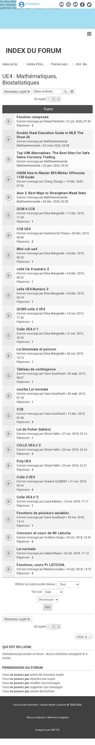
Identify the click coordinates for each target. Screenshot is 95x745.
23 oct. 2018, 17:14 (76, 553)
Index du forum (33, 51)
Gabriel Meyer (52, 553)
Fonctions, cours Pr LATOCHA (40, 565)
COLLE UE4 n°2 (29, 445)
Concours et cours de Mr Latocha (44, 533)
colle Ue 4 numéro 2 (33, 269)
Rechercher (65, 91)
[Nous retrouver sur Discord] (61, 4)
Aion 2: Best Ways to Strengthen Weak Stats (51, 193)
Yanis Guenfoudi (54, 373)
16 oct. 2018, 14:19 (79, 569)
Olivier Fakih (51, 433)
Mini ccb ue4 (27, 249)
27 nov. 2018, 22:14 (74, 433)
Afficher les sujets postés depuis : (36, 584)
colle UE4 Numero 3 (32, 289)
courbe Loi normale (32, 389)
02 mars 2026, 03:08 (56, 145)
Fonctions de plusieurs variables (43, 513)
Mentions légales (58, 717)
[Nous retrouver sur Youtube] (75, 4)
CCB (20, 409)
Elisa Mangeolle (54, 213)
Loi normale (26, 549)
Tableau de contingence (36, 369)
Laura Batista (52, 501)
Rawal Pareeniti (54, 121)
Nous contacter (36, 717)
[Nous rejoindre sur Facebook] (82, 4)
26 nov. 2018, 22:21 (74, 465)
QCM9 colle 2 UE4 (31, 309)
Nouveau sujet (15, 91)
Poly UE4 (24, 461)
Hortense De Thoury (56, 233)
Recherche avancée (72, 91)
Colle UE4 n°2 (27, 497)
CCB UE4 (23, 229)
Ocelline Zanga (54, 537)
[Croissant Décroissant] (47, 599)
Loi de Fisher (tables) (34, 429)
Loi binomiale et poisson (36, 349)
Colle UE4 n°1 (27, 329)
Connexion (33, 4)
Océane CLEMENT (55, 481)
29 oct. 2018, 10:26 (78, 537)
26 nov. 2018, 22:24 (74, 449)
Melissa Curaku (54, 569)
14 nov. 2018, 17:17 (76, 501)
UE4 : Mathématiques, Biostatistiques (29, 79)
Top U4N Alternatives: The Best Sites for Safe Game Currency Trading (53, 155)
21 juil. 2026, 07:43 (79, 121)
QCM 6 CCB (26, 209)
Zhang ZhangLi (53, 181)
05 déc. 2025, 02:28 (55, 201)
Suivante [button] (58, 99)
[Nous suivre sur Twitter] (89, 4)
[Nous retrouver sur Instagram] (68, 4)
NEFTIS (55, 729)
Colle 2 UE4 (26, 477)
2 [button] (53, 99)
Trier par (37, 591)
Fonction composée (33, 117)
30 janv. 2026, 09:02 (55, 165)
